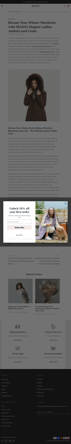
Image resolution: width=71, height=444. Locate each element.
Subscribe (19, 227)
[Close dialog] (65, 203)
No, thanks (19, 235)
